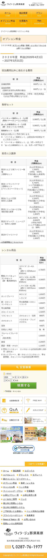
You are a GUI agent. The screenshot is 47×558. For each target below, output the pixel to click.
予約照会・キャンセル (13, 391)
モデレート (37, 475)
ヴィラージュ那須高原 (9, 31)
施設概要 (23, 14)
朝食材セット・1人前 (10, 131)
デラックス (24, 475)
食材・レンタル (32, 45)
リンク (24, 499)
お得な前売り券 (29, 495)
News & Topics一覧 (11, 519)
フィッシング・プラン (13, 491)
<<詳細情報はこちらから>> (12, 242)
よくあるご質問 (10, 499)
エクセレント (9, 475)
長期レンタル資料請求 (13, 523)
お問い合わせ (30, 519)
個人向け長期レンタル (13, 503)
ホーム (8, 14)
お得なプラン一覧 (11, 495)
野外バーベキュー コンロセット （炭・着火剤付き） (9, 278)
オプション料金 (7, 22)
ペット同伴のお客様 (35, 511)
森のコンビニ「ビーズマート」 (17, 479)
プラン (39, 14)
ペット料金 (25, 48)
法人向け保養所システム (14, 507)
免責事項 (30, 515)
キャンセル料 (9, 487)
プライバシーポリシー (13, 515)
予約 (39, 22)
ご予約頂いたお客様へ (13, 511)
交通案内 (23, 22)
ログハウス (29, 471)
